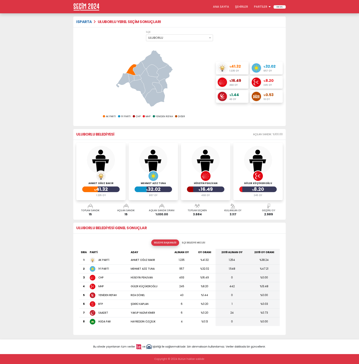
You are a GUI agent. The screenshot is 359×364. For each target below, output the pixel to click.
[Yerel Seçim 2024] (86, 6)
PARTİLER (261, 6)
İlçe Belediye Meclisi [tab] (193, 242)
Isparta (84, 21)
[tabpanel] (179, 289)
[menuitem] (163, 85)
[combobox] (179, 38)
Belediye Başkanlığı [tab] (165, 242)
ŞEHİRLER (241, 6)
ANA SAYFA (221, 6)
